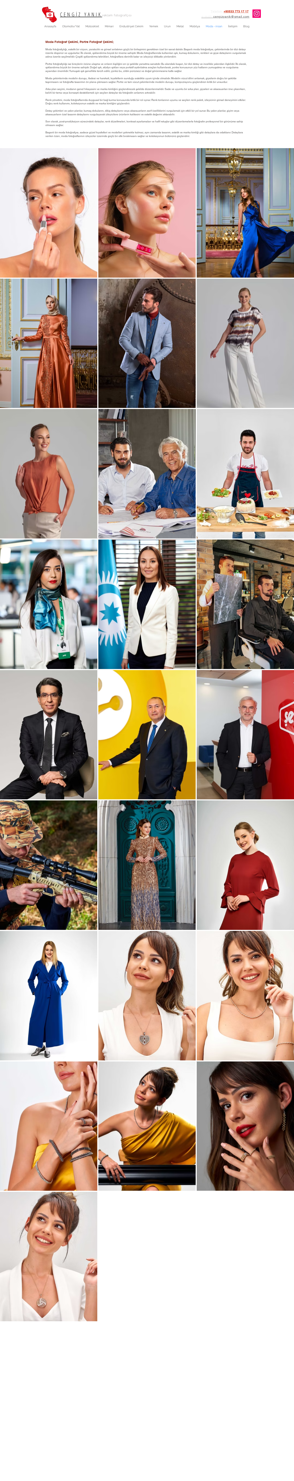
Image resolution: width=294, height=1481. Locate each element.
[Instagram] (256, 13)
